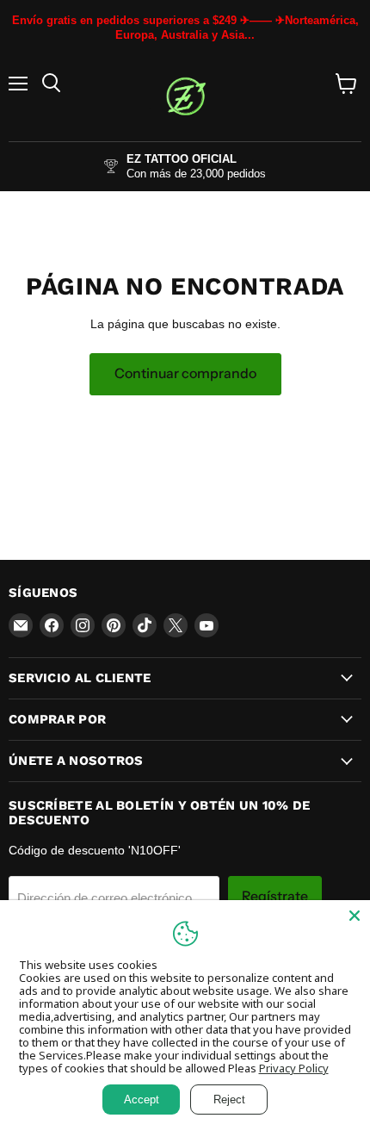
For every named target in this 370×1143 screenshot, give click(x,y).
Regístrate (275, 896)
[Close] (354, 915)
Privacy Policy (294, 1068)
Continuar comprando (185, 373)
